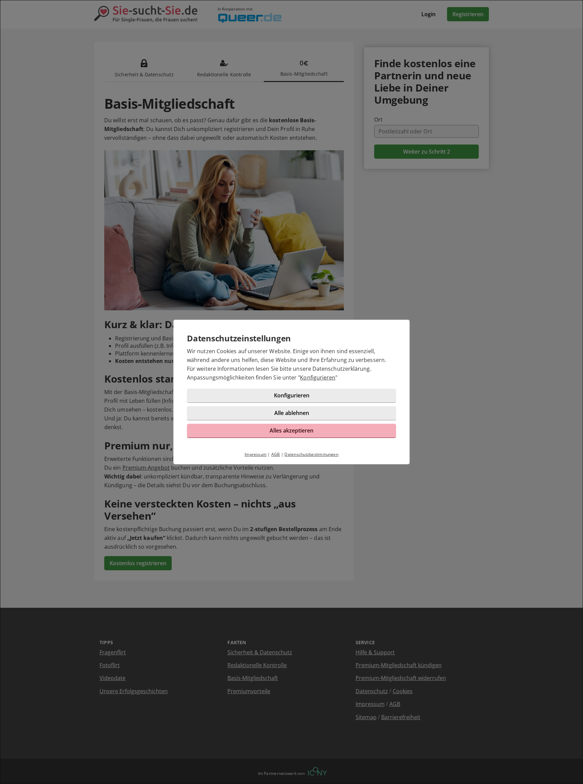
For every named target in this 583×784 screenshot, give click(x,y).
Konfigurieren (317, 377)
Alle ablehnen (291, 413)
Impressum (256, 454)
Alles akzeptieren (291, 430)
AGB (275, 454)
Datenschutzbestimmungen (311, 454)
